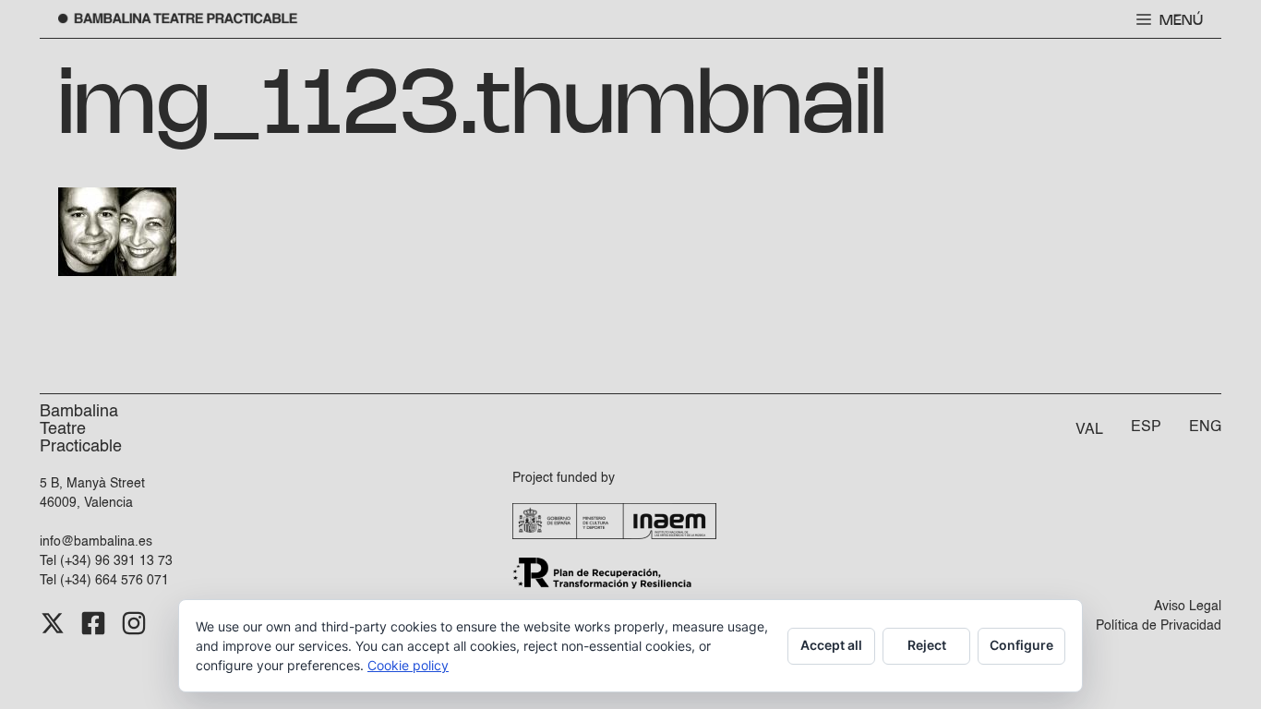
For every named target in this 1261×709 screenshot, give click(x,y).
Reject (926, 645)
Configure (1021, 645)
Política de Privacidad (1158, 625)
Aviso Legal (1187, 606)
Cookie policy (408, 665)
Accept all (831, 645)
